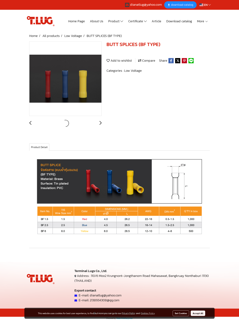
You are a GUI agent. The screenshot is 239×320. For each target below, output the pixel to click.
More (201, 21)
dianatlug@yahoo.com (145, 4)
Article (156, 21)
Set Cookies (181, 313)
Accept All (198, 313)
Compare (148, 60)
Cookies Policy (148, 313)
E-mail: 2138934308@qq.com (98, 300)
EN (205, 5)
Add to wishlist (121, 60)
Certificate (136, 21)
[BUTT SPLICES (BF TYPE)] (65, 79)
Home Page (76, 21)
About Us (96, 21)
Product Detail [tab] (39, 147)
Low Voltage (133, 70)
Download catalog (179, 21)
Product (114, 21)
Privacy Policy (128, 313)
